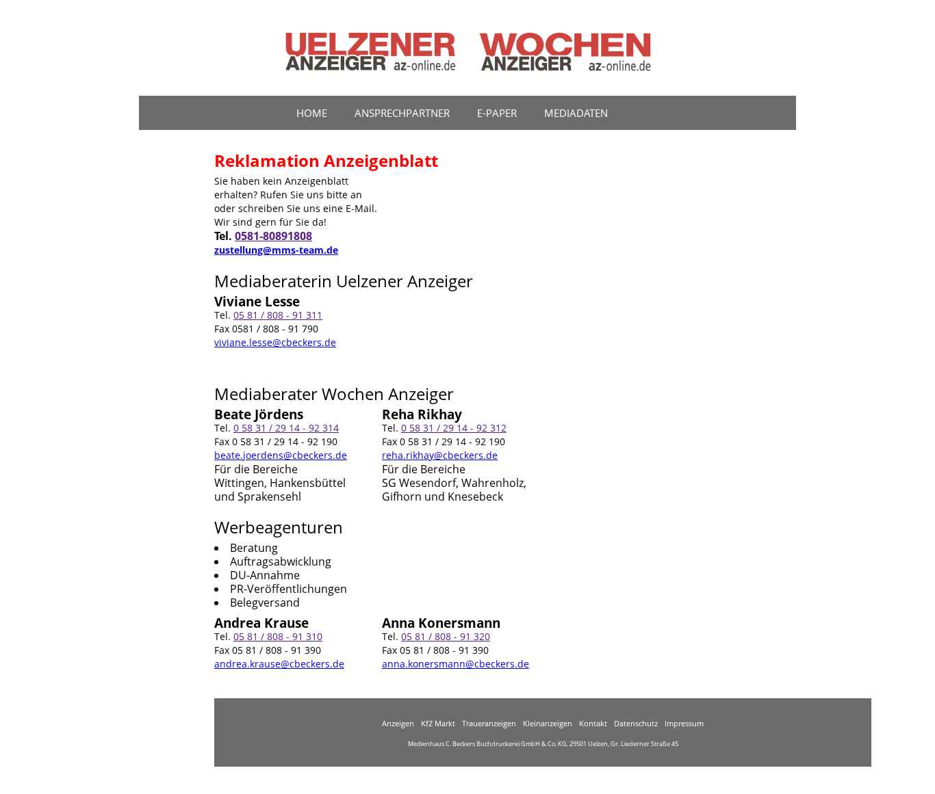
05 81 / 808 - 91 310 (277, 636)
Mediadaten (576, 113)
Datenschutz (636, 723)
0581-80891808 (273, 235)
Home (311, 113)
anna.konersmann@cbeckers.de (455, 663)
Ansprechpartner (402, 113)
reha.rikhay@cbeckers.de (440, 455)
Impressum (684, 723)
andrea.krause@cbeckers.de (279, 663)
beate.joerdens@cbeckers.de (280, 455)
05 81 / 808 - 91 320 (445, 636)
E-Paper (497, 113)
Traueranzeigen (489, 723)
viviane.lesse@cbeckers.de (275, 342)
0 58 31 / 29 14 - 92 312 (454, 427)
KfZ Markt (438, 723)
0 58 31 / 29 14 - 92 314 (286, 427)
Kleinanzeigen (547, 723)
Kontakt (593, 723)
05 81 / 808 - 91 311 (277, 314)
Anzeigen (398, 723)
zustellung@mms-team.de (276, 249)
